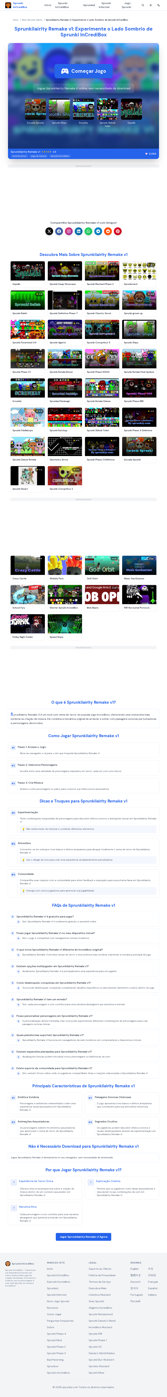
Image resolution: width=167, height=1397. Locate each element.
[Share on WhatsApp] (88, 231)
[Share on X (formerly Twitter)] (49, 231)
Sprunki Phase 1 (98, 1340)
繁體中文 (135, 1275)
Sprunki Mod (54, 1340)
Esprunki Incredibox (58, 1281)
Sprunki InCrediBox (62, 5)
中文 (150, 1268)
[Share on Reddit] (108, 231)
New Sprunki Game (32, 19)
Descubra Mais (97, 1288)
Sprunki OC (95, 1346)
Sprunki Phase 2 (56, 1346)
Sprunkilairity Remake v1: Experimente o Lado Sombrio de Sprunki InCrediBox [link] (87, 19)
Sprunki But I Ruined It (101, 1359)
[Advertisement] (83, 190)
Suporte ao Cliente (100, 1268)
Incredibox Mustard (100, 1327)
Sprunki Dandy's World (102, 1320)
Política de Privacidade (102, 1275)
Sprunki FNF (95, 1333)
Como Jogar (54, 1314)
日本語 (152, 1275)
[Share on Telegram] (98, 231)
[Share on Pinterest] (118, 231)
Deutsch (135, 1281)
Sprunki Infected (105, 5)
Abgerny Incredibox (100, 1307)
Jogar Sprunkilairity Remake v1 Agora (83, 1236)
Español (153, 1288)
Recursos (52, 1307)
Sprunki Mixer (97, 1372)
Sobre (50, 1327)
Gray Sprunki (96, 1301)
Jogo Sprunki (126, 5)
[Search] (143, 5)
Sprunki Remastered (101, 1314)
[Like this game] (146, 153)
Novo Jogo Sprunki (58, 1301)
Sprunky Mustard (99, 1366)
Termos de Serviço (100, 1281)
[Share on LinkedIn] (79, 231)
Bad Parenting (55, 1359)
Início (48, 5)
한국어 (134, 1288)
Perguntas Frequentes (60, 1320)
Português (136, 1294)
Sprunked (89, 5)
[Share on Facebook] (59, 231)
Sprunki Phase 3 (56, 1353)
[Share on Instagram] (69, 231)
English (134, 1268)
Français (153, 1281)
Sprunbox (53, 1366)
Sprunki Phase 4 (56, 1333)
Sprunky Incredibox (58, 1372)
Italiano (152, 1294)
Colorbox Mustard (100, 1294)
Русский (135, 1301)
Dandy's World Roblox (102, 1353)
